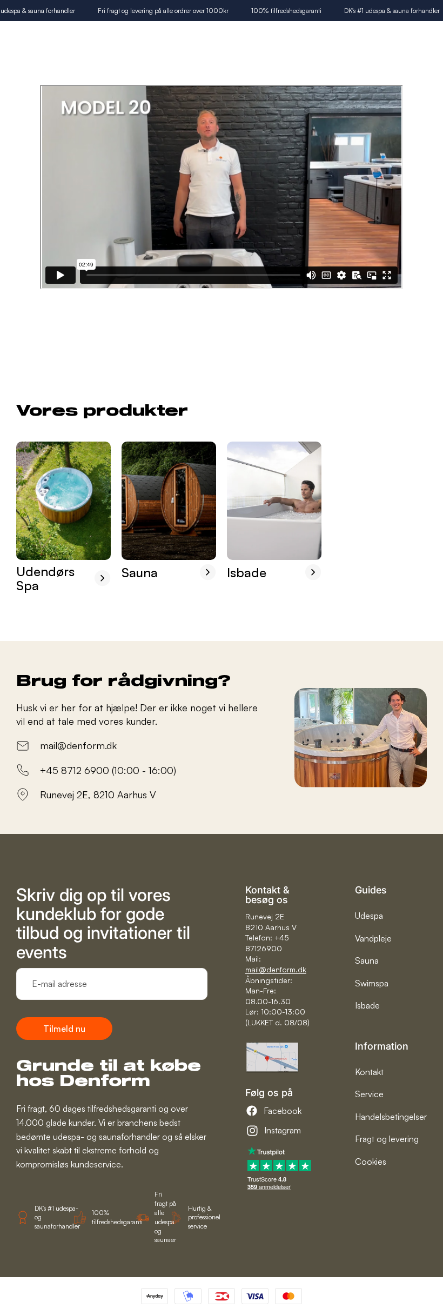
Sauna (367, 960)
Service (369, 1094)
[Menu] (427, 35)
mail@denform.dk (275, 969)
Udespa (369, 915)
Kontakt (369, 1071)
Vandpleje (373, 938)
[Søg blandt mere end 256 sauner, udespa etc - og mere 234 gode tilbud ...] (375, 35)
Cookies (370, 1161)
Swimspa (371, 983)
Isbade (367, 1005)
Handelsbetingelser (391, 1116)
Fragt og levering (387, 1138)
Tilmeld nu (64, 1028)
